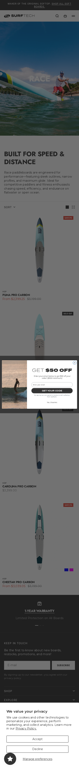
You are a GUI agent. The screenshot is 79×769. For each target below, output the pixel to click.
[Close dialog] (74, 363)
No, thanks (52, 402)
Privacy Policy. (26, 728)
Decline (37, 749)
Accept (37, 739)
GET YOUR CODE (52, 390)
